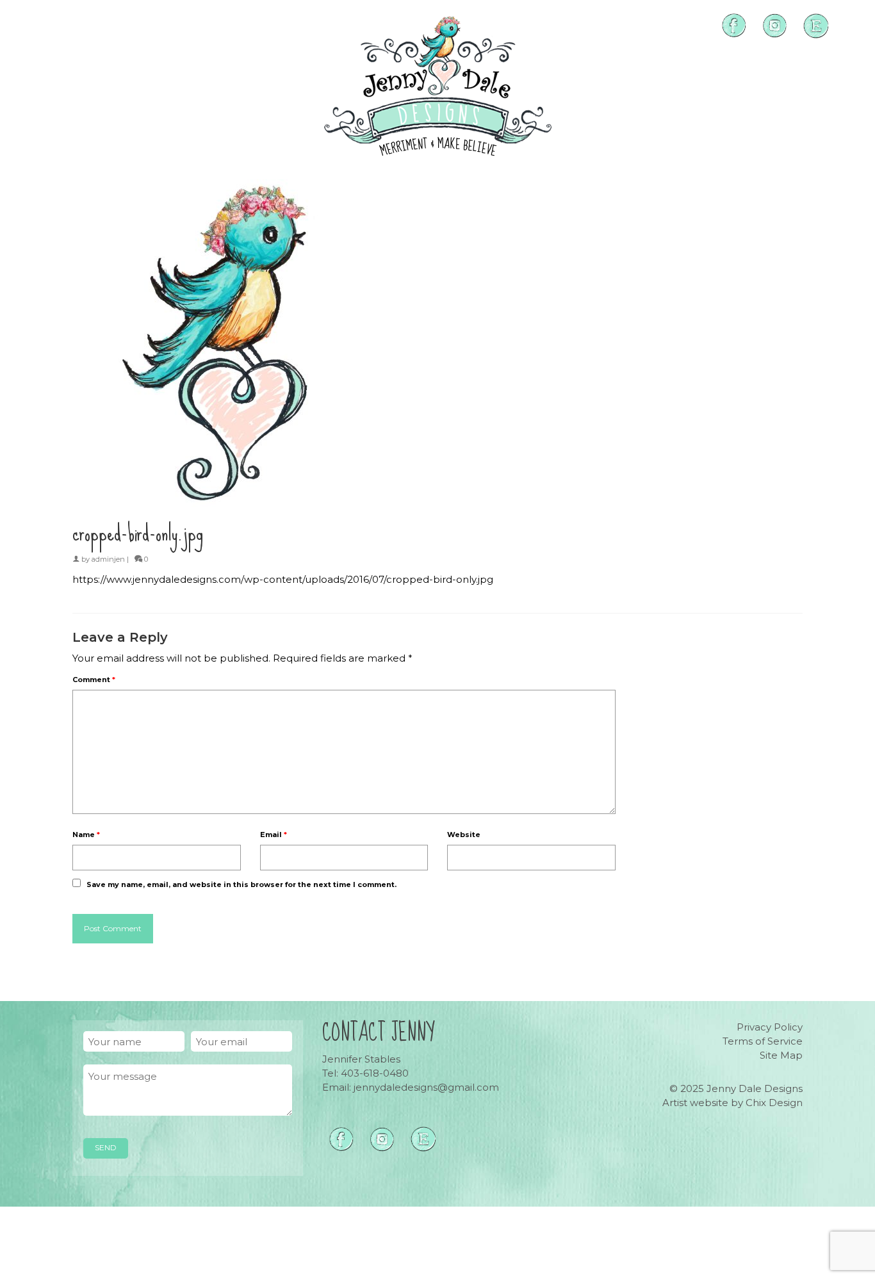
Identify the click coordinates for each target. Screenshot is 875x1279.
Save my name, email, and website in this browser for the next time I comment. (241, 884)
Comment (93, 679)
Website (463, 834)
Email (273, 834)
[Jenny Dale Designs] (437, 86)
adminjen (108, 559)
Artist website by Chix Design (732, 1102)
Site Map (781, 1055)
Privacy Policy (770, 1027)
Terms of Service (763, 1041)
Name (86, 834)
